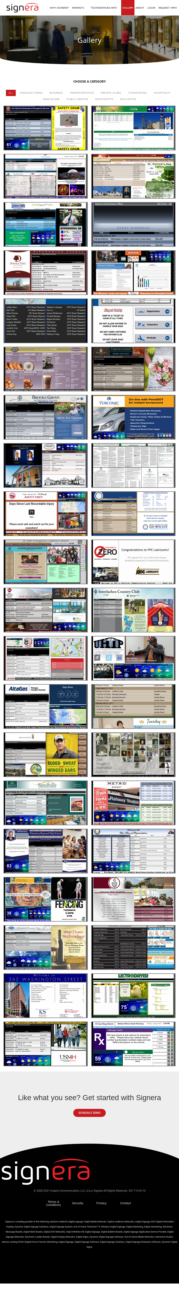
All (11, 92)
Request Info (167, 7)
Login (151, 7)
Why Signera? (59, 7)
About (139, 7)
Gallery (127, 7)
